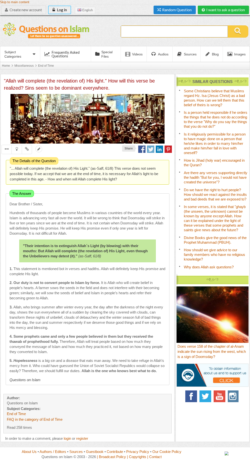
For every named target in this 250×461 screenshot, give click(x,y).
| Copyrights (136, 457)
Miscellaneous (24, 65)
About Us (29, 452)
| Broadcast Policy (111, 457)
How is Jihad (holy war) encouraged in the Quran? (214, 162)
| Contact (154, 457)
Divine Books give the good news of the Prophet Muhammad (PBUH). (215, 240)
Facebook (191, 396)
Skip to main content (14, 2)
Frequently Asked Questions (66, 54)
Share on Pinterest (168, 149)
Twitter (205, 396)
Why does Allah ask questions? (209, 267)
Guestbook (95, 452)
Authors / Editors (53, 452)
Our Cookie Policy (166, 452)
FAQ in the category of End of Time (34, 419)
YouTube (219, 396)
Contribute (115, 452)
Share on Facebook (142, 149)
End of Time (46, 65)
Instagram (234, 396)
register (82, 438)
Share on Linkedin (159, 149)
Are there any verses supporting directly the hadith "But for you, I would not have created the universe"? (215, 177)
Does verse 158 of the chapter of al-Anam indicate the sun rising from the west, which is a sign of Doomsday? (211, 351)
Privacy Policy (137, 452)
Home (6, 65)
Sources (76, 452)
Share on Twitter (150, 149)
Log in (61, 10)
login (67, 438)
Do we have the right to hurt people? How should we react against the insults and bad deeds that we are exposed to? (215, 194)
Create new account (25, 10)
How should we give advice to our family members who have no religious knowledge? (214, 254)
